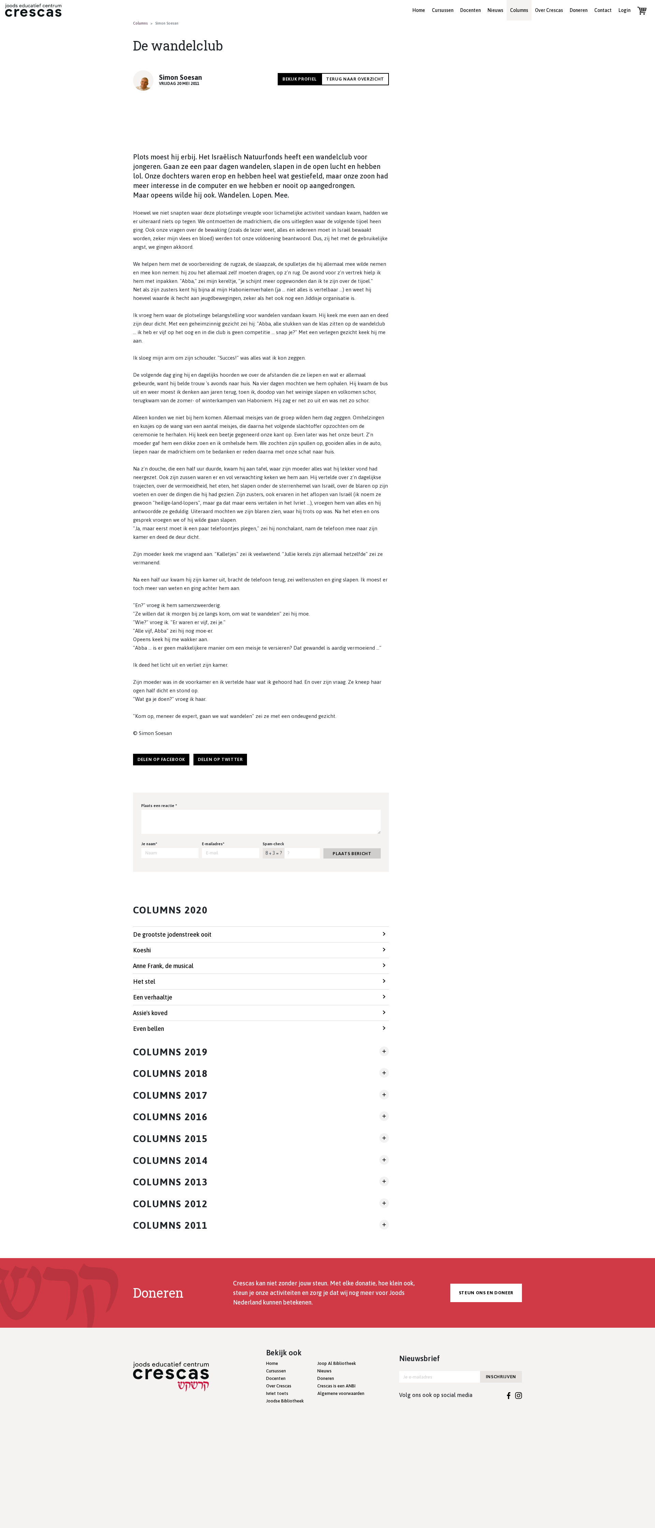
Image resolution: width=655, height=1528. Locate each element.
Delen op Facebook (161, 759)
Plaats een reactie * (159, 806)
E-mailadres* (213, 844)
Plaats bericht (352, 853)
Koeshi (142, 950)
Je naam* (149, 844)
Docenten (470, 10)
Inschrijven (501, 1376)
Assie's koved (150, 1013)
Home (418, 10)
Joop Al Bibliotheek (336, 1363)
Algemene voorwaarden (340, 1393)
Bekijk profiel (299, 79)
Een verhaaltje (152, 997)
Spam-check (273, 844)
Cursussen (442, 10)
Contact (603, 10)
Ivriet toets (277, 1393)
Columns (519, 10)
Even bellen (148, 1028)
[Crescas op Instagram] (518, 1395)
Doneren (578, 10)
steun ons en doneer (486, 1292)
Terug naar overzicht (355, 79)
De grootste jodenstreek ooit (172, 934)
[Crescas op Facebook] (509, 1395)
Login (624, 10)
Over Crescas (549, 10)
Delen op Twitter (220, 759)
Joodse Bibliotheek (285, 1400)
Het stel (144, 981)
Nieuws (495, 10)
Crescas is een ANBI (336, 1385)
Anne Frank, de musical (163, 965)
